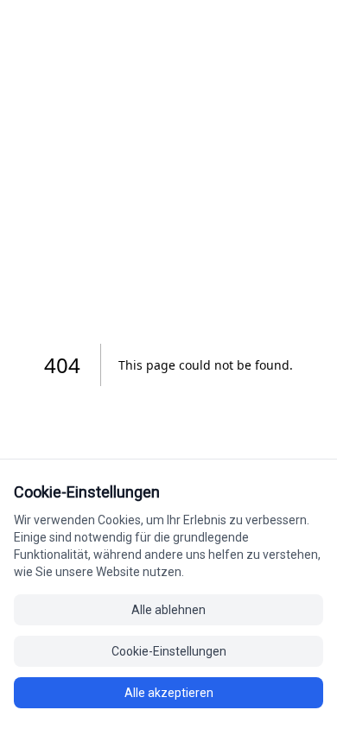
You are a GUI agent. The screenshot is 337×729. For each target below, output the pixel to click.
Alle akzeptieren (168, 693)
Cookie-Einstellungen (168, 651)
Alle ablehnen (168, 610)
